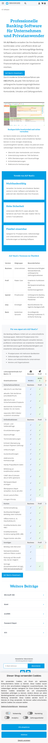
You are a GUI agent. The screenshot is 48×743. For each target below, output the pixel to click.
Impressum (23, 706)
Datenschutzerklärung (9, 706)
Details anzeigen (24, 740)
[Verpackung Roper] (13, 3)
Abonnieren (36, 666)
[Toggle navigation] (3, 2)
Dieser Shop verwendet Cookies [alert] (24, 675)
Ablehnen (24, 735)
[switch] (8, 713)
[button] (30, 3)
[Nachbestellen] (44, 3)
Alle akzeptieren (24, 727)
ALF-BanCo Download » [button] (14, 73)
